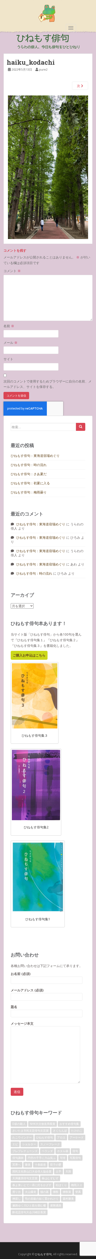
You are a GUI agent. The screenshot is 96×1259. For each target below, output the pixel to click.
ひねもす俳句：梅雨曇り (29, 492)
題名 (14, 1007)
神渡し (16, 1199)
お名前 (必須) (21, 973)
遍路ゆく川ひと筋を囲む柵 (29, 1205)
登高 (78, 1192)
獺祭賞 (67, 1192)
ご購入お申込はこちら (29, 655)
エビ (15, 1144)
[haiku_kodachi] (48, 166)
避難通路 (55, 1205)
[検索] (80, 427)
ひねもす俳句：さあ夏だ (29, 474)
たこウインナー (22, 1137)
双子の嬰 (55, 1165)
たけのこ (76, 1131)
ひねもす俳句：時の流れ (29, 465)
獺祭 (55, 1192)
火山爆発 (30, 1192)
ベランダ (47, 1151)
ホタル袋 (62, 1151)
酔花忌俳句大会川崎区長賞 (29, 1212)
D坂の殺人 (19, 1124)
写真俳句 (75, 1158)
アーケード (77, 1137)
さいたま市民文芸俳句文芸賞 (30, 1131)
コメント (12, 271)
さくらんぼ (60, 1131)
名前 (8, 326)
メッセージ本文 (22, 1023)
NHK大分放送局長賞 (42, 1124)
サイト (8, 359)
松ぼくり (61, 1185)
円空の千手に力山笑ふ (42, 1158)
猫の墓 (44, 1192)
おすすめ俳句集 (69, 1124)
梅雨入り (76, 1185)
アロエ (61, 1137)
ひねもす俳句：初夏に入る (30, 483)
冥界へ (16, 1165)
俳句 (75, 1151)
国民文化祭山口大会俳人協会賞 (31, 1171)
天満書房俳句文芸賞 (25, 1178)
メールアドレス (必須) (27, 990)
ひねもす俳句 (44, 1137)
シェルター (29, 1144)
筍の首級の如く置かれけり (41, 1199)
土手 (58, 1171)
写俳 (62, 1158)
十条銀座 (40, 1165)
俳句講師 (18, 1158)
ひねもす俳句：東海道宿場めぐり (35, 455)
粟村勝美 (68, 1199)
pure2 (43, 69)
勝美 (28, 1165)
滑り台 (16, 1192)
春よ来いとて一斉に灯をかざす (31, 1185)
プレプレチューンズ (25, 1151)
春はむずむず (50, 1178)
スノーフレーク (50, 1144)
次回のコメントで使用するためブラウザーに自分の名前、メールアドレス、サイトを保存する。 (47, 384)
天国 (68, 1171)
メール (10, 342)
